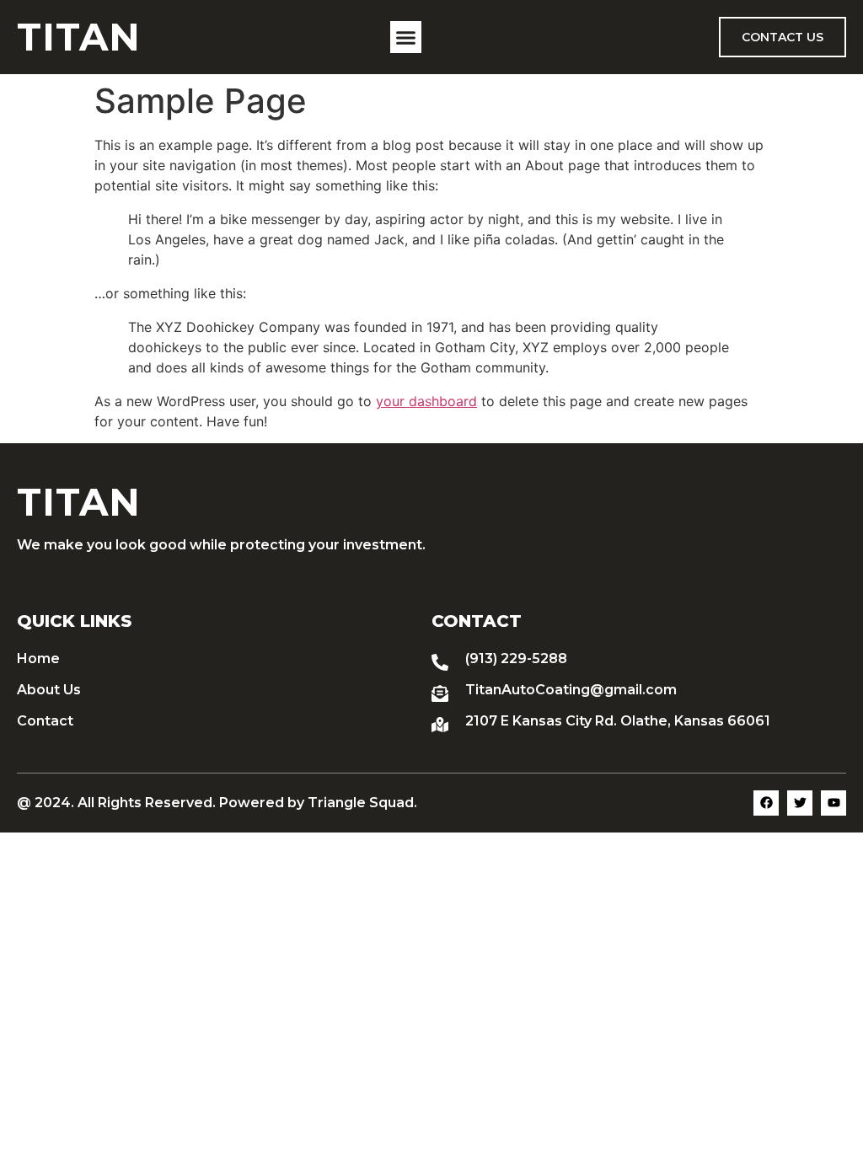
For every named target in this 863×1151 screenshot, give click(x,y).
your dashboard (426, 401)
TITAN (79, 36)
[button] (406, 37)
